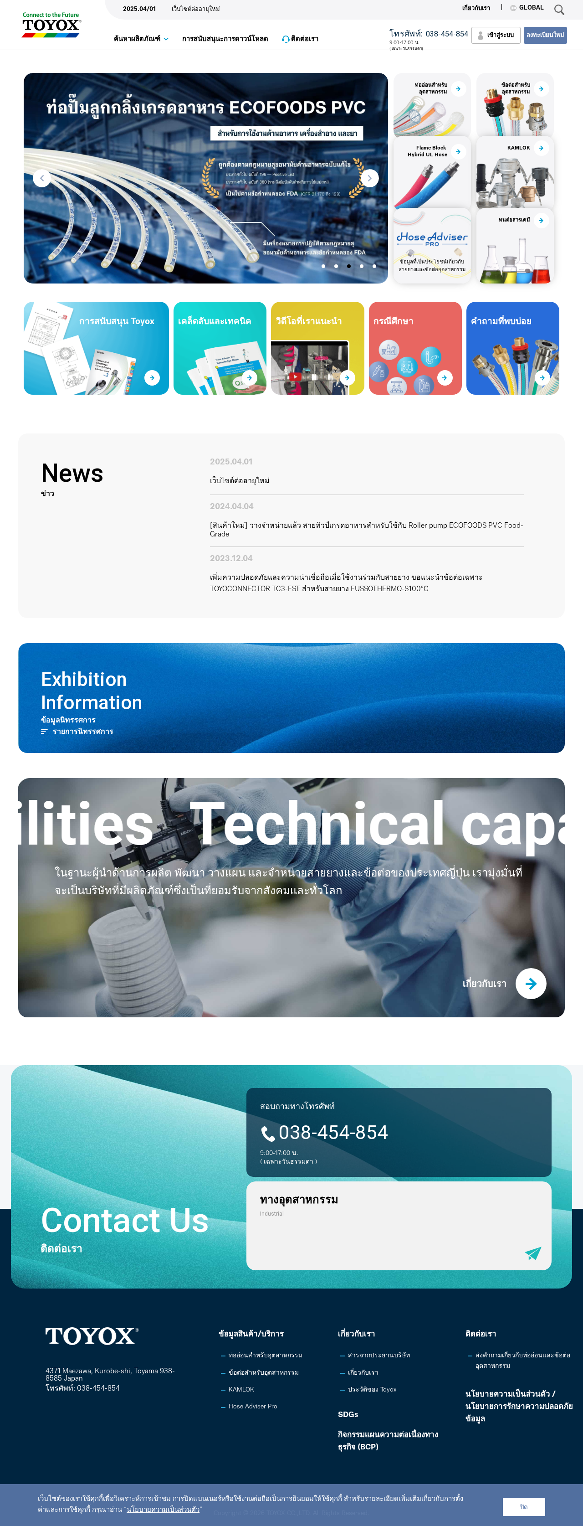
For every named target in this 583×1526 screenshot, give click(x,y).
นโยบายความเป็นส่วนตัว (163, 1510)
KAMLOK (241, 1390)
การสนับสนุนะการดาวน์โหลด (225, 39)
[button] (42, 178)
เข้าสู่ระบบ (500, 35)
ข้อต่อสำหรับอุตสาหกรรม (264, 1373)
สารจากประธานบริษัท (379, 1355)
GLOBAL (531, 8)
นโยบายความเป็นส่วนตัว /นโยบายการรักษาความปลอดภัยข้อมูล (519, 1407)
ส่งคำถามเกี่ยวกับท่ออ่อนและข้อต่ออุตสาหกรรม (523, 1360)
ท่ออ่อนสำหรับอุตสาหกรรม (265, 1355)
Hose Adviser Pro (253, 1406)
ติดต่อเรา (304, 39)
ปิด (524, 1507)
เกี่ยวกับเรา (476, 8)
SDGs (348, 1415)
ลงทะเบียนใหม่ (545, 35)
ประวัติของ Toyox (372, 1390)
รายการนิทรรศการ (83, 732)
